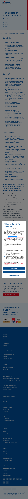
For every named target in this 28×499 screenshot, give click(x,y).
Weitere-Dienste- (20, 237)
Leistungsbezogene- (12, 237)
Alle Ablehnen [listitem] (14, 271)
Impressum (17, 263)
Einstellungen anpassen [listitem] (14, 275)
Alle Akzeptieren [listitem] (14, 268)
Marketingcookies (9, 238)
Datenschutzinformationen (9, 263)
